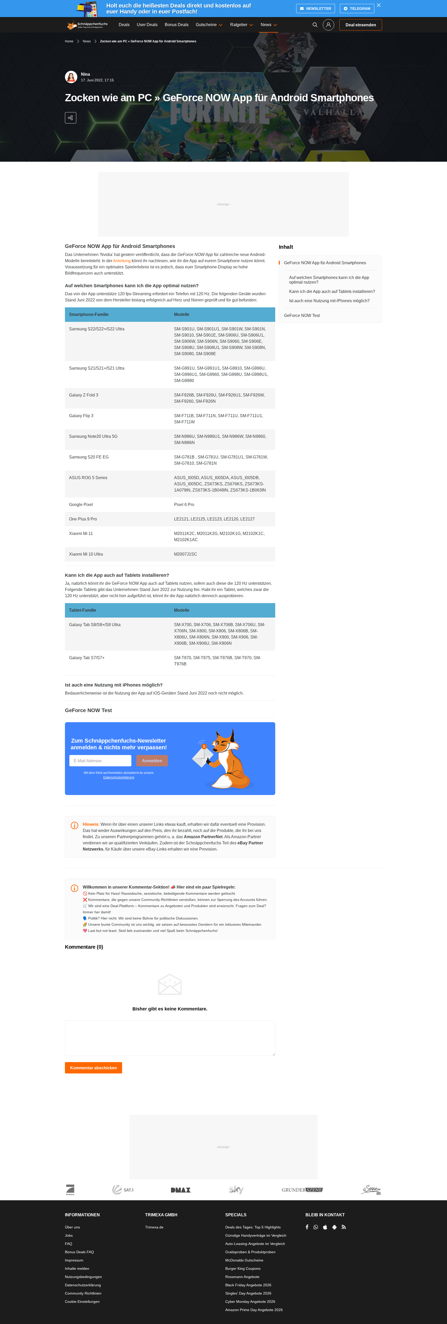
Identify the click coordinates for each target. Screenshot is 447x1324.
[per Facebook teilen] (307, 1227)
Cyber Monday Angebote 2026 (250, 1301)
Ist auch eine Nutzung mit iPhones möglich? (329, 301)
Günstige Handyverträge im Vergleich (255, 1235)
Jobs (69, 1235)
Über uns (72, 1227)
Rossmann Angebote (242, 1277)
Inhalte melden (77, 1268)
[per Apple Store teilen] (325, 1227)
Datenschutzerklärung (118, 777)
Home (69, 41)
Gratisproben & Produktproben (250, 1252)
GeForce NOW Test (302, 315)
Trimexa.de (154, 1227)
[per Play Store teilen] (334, 1227)
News (87, 41)
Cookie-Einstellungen (82, 1301)
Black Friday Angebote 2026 (248, 1285)
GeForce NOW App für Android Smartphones (325, 263)
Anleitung (122, 261)
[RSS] (344, 1227)
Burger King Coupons (242, 1268)
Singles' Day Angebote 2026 (248, 1293)
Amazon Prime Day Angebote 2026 (254, 1310)
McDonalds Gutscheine (244, 1260)
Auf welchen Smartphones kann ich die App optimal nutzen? (329, 279)
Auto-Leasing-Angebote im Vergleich (255, 1244)
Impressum (74, 1260)
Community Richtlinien (83, 1293)
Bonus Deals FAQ (79, 1252)
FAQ (68, 1244)
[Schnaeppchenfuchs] (87, 25)
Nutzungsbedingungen (83, 1277)
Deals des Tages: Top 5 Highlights (253, 1227)
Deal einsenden (361, 25)
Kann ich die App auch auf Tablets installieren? (332, 291)
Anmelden (152, 761)
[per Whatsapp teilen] (316, 1227)
